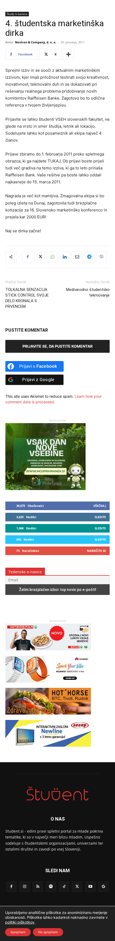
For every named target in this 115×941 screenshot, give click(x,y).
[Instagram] (24, 886)
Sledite (100, 517)
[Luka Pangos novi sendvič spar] (48, 652)
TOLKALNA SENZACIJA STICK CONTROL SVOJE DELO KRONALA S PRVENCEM (27, 298)
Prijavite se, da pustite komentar (57, 346)
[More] (68, 54)
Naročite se (96, 551)
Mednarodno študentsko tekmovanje (88, 292)
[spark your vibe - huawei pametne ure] (48, 685)
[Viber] (101, 257)
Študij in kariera (17, 14)
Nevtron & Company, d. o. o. (35, 42)
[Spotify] (51, 886)
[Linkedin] (64, 257)
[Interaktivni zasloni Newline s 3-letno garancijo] (48, 749)
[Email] (76, 257)
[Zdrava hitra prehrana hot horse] (48, 717)
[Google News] (103, 886)
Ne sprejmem (48, 932)
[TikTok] (64, 886)
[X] (39, 257)
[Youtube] (90, 886)
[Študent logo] (57, 793)
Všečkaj (99, 506)
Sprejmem (17, 932)
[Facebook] (27, 257)
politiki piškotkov (19, 922)
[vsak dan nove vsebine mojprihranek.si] (45, 488)
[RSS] (38, 886)
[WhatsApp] (52, 257)
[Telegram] (89, 257)
